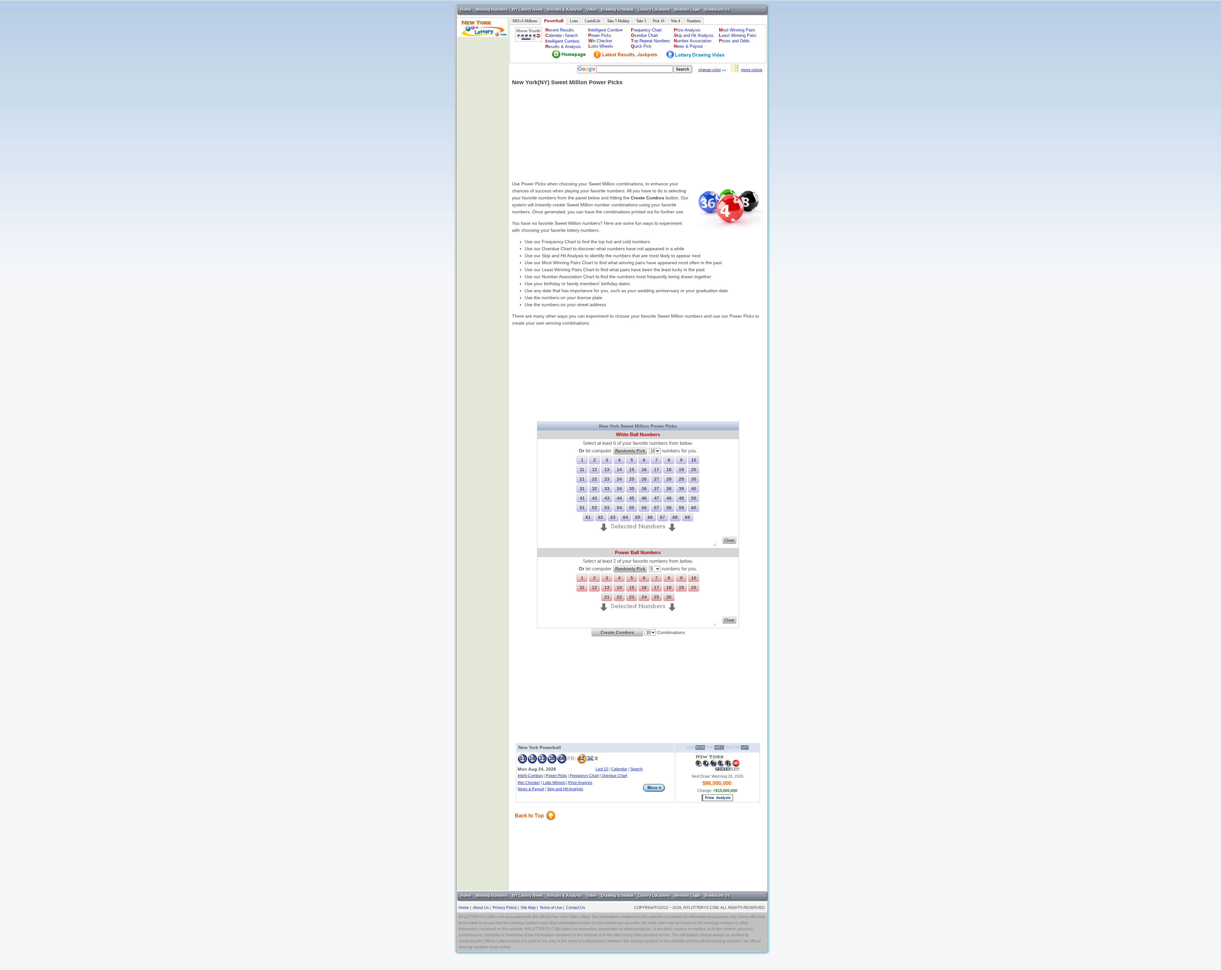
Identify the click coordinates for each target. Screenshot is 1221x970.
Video (591, 9)
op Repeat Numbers (650, 40)
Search (571, 35)
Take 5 (641, 21)
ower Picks (599, 35)
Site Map (528, 907)
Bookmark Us (717, 9)
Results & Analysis (564, 9)
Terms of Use (551, 907)
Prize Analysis (580, 783)
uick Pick (641, 46)
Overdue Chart (614, 776)
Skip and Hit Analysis (565, 789)
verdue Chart (644, 35)
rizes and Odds (734, 40)
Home (465, 9)
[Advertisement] (482, 132)
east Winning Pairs (737, 35)
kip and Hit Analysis (694, 35)
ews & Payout (688, 46)
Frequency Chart (584, 776)
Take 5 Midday (618, 21)
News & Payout (531, 789)
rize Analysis (687, 30)
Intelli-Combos (530, 776)
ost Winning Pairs (737, 30)
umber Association (692, 40)
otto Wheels (600, 46)
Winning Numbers (492, 9)
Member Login (687, 9)
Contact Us (575, 907)
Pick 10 (658, 21)
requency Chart (646, 30)
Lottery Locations (654, 9)
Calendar (619, 769)
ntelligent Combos (562, 41)
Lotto (574, 21)
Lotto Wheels (554, 783)
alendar (553, 35)
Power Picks (556, 776)
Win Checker (529, 783)
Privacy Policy (505, 907)
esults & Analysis (563, 46)
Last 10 (602, 769)
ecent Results (559, 30)
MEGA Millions (525, 21)
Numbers (694, 21)
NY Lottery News (527, 9)
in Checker (600, 40)
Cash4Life (592, 21)
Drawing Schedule (617, 9)
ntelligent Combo (605, 30)
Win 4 (675, 21)
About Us (481, 907)
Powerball (553, 20)
